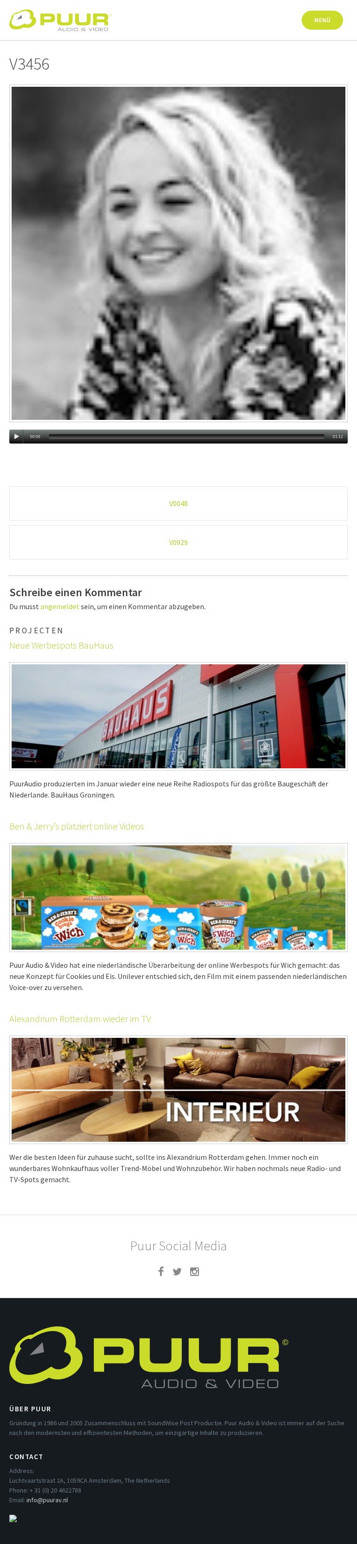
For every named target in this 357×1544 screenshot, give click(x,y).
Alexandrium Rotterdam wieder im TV (80, 1018)
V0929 (178, 542)
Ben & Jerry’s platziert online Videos (76, 826)
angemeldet (59, 606)
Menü (322, 20)
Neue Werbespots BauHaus (61, 645)
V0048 (178, 503)
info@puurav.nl (47, 1500)
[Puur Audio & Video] (60, 16)
